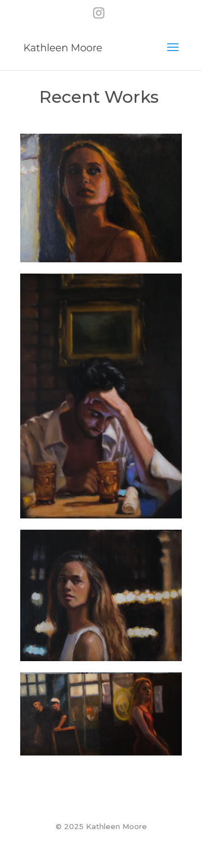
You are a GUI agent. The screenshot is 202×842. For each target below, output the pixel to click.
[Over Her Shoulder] (101, 595)
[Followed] (101, 198)
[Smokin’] (101, 713)
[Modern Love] (101, 396)
